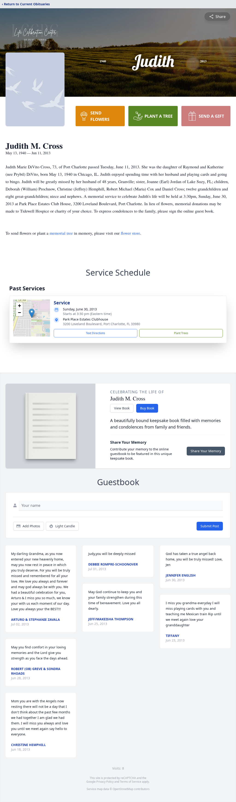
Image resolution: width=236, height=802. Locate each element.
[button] (32, 313)
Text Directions (95, 333)
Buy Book (147, 408)
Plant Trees (181, 333)
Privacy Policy (105, 782)
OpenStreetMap (123, 789)
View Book (122, 408)
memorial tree (61, 233)
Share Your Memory (206, 451)
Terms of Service (130, 782)
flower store (130, 233)
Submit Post (210, 526)
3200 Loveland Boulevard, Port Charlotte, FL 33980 (101, 324)
